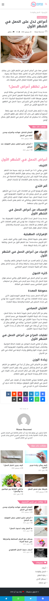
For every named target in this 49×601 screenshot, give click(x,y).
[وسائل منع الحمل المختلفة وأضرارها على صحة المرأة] (40, 542)
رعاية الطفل (41, 575)
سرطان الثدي (41, 579)
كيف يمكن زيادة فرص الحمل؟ (38, 466)
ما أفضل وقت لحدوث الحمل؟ (20, 528)
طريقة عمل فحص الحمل (37, 489)
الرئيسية (44, 12)
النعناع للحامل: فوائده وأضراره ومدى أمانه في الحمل (17, 134)
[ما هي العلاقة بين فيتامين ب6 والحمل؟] (12, 480)
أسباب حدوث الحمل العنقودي (20, 549)
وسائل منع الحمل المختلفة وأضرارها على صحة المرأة (17, 540)
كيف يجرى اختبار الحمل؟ (13, 465)
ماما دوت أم (18, 591)
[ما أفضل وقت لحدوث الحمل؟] (40, 531)
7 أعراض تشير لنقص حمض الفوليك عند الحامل (16, 145)
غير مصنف (42, 583)
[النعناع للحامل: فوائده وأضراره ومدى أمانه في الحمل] (40, 135)
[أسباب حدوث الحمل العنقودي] (40, 553)
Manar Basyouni (39, 32)
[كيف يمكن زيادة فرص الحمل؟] (36, 456)
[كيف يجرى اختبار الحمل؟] (12, 456)
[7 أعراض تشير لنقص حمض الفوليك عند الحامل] (40, 146)
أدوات (44, 568)
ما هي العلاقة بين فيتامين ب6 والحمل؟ (12, 490)
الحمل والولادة (35, 12)
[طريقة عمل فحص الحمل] (36, 480)
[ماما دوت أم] (36, 4)
